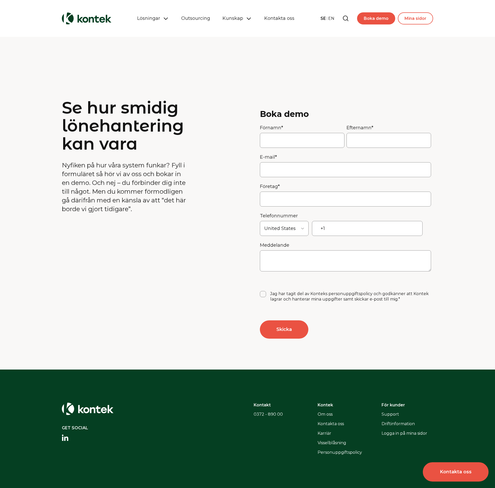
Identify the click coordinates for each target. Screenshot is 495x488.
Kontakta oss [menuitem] (331, 423)
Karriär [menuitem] (324, 433)
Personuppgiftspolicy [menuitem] (340, 452)
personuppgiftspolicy (350, 293)
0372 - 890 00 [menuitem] (268, 414)
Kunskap (232, 18)
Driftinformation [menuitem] (398, 423)
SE (323, 18)
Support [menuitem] (390, 414)
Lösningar (148, 18)
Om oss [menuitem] (325, 414)
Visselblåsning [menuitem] (332, 442)
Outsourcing (195, 18)
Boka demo (376, 18)
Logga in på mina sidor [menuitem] (404, 433)
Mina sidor (415, 18)
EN (331, 18)
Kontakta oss (279, 18)
